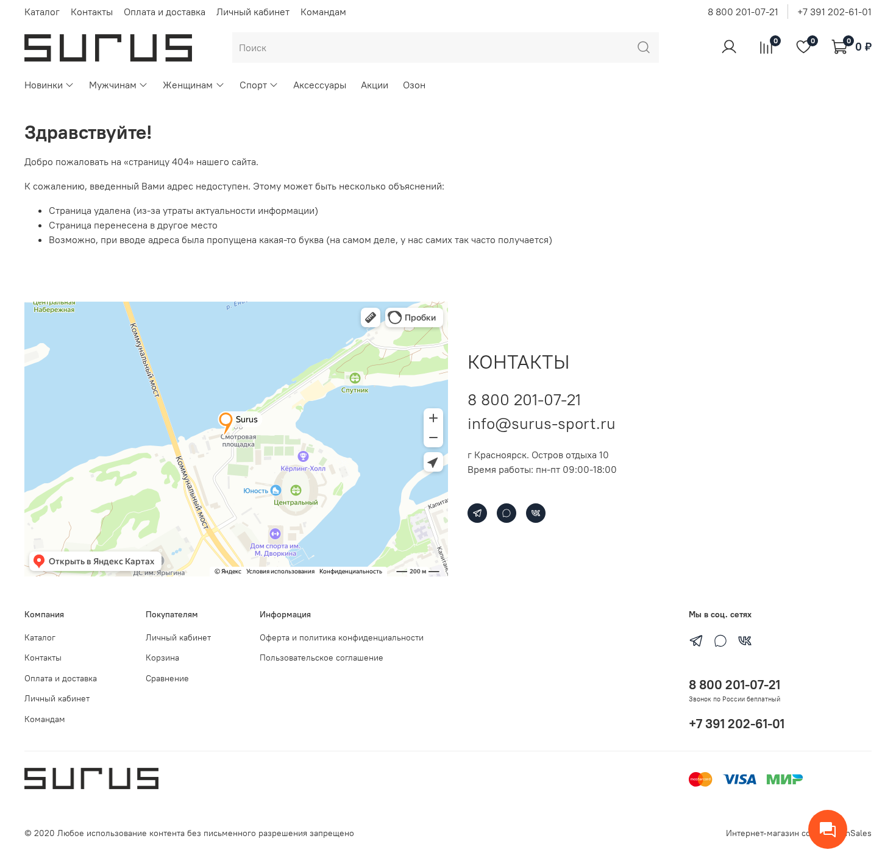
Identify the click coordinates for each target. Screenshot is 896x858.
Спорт (253, 85)
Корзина (162, 657)
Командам (323, 11)
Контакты (92, 11)
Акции (374, 85)
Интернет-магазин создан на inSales (799, 833)
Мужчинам (113, 85)
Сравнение (167, 678)
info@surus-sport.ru (542, 423)
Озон (414, 85)
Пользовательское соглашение (321, 657)
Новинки (43, 85)
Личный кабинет (253, 11)
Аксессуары (319, 85)
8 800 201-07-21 (743, 11)
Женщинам (188, 85)
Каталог (42, 11)
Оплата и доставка (164, 11)
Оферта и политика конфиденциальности (342, 637)
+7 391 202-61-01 (834, 11)
